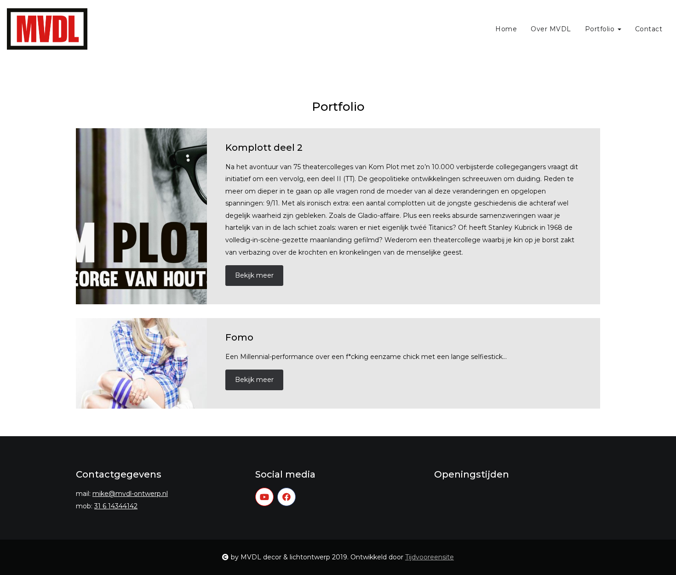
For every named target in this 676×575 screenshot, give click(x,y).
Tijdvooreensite (429, 557)
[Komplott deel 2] (141, 216)
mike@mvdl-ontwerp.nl (130, 494)
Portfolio (601, 29)
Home (506, 29)
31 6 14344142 (115, 506)
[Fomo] (141, 363)
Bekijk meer (254, 275)
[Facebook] (286, 497)
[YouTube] (264, 497)
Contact (649, 29)
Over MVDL (551, 29)
